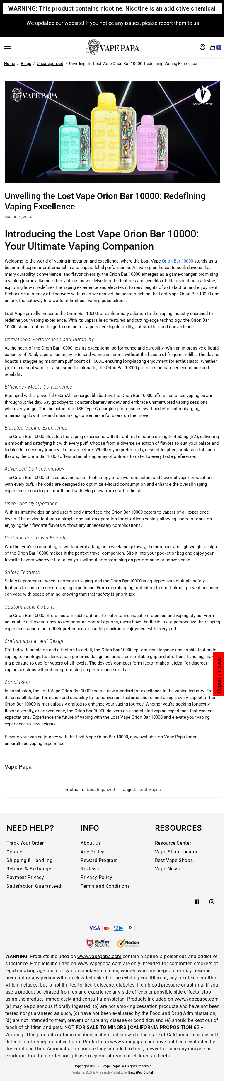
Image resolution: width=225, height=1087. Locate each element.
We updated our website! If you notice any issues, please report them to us (112, 23)
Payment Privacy (25, 877)
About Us (91, 843)
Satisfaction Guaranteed (33, 886)
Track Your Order (25, 843)
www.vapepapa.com (99, 956)
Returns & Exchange (28, 869)
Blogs (26, 63)
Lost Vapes (150, 789)
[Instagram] (211, 901)
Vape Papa (18, 767)
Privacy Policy (96, 877)
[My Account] (202, 46)
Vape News (167, 869)
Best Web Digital (140, 1072)
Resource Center (173, 843)
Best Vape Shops (174, 860)
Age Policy (92, 852)
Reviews (90, 869)
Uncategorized (50, 63)
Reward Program (99, 860)
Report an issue (219, 675)
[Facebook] (197, 901)
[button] (214, 46)
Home (9, 63)
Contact (15, 852)
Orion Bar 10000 (177, 261)
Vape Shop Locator (176, 852)
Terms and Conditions (105, 886)
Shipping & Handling (29, 860)
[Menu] (13, 46)
